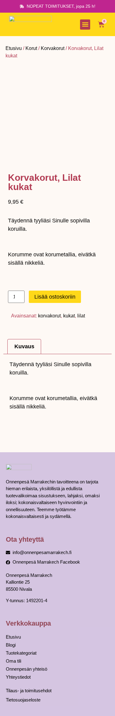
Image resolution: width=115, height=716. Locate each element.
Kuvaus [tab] (24, 346)
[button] (85, 24)
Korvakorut (52, 48)
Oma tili (13, 661)
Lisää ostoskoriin (54, 297)
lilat (81, 315)
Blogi (11, 645)
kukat (69, 315)
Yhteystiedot (18, 677)
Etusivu (14, 48)
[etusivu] (30, 24)
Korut (31, 48)
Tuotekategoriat (21, 653)
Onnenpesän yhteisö (26, 669)
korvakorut (49, 315)
